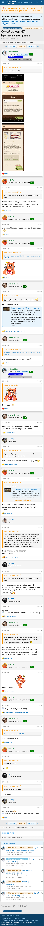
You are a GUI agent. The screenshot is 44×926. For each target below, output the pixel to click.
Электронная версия (29, 21)
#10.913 (39, 606)
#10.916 (39, 705)
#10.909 (39, 446)
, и (15, 331)
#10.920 (39, 807)
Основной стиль (8, 916)
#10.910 (39, 478)
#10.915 (39, 672)
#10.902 (39, 188)
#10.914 (39, 630)
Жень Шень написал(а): (11, 68)
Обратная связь (6, 919)
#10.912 (39, 571)
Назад (13, 46)
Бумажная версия (10, 21)
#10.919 (39, 782)
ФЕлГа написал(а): (9, 296)
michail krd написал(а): (11, 253)
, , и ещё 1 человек (16, 712)
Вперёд (30, 46)
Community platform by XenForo (18, 922)
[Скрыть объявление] (41, 8)
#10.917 (39, 726)
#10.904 (39, 248)
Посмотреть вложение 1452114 (14, 256)
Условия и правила (20, 919)
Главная (35, 921)
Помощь (28, 921)
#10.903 (39, 224)
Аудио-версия (8, 24)
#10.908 (39, 423)
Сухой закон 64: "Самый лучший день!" (22, 848)
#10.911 (39, 527)
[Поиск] (41, 2)
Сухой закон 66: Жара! (20, 860)
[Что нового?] (37, 2)
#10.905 (39, 292)
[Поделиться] (35, 188)
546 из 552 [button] (21, 46)
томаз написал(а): (9, 634)
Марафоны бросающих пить (23, 852)
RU (18, 916)
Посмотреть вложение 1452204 (14, 734)
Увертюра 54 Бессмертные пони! (19, 871)
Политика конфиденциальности (12, 921)
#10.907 (39, 381)
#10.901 (39, 63)
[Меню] (2, 2)
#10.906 (39, 345)
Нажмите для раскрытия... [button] (22, 500)
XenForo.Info (14, 924)
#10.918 (39, 756)
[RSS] (39, 920)
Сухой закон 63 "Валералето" (22, 894)
